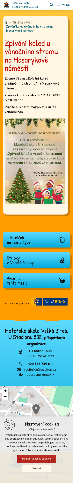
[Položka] (7, 21)
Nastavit (36, 468)
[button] (36, 409)
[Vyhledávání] (51, 5)
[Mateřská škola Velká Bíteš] (6, 5)
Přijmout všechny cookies (36, 458)
